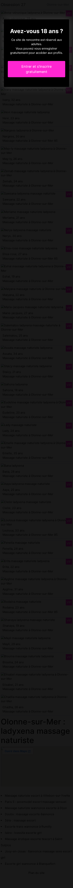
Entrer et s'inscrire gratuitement (36, 69)
